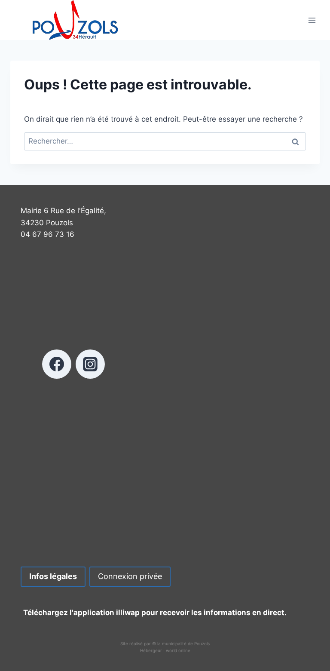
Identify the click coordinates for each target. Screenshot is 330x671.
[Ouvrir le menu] (312, 20)
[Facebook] (56, 364)
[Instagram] (90, 364)
